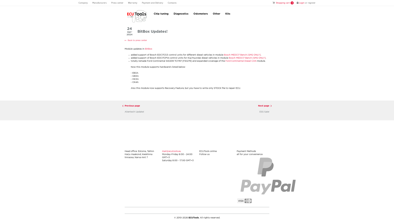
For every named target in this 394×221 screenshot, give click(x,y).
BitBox (148, 49)
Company (83, 2)
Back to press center (137, 40)
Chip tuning (161, 14)
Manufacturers (99, 2)
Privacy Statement (243, 210)
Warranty (132, 2)
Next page (263, 106)
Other (216, 14)
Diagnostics (181, 14)
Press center (117, 2)
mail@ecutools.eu (171, 151)
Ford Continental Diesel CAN (240, 61)
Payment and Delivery (152, 2)
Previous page (132, 106)
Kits (227, 14)
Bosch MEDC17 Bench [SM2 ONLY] (242, 55)
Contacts (172, 2)
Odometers (200, 14)
